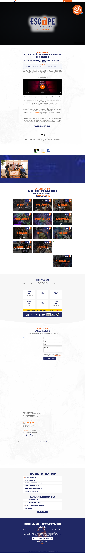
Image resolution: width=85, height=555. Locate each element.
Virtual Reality (38, 60)
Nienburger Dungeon (39, 97)
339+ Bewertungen (32, 66)
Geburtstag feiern (53, 103)
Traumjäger (47, 100)
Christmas (34, 100)
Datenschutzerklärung (56, 355)
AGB (47, 551)
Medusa (55, 99)
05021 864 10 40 (26, 418)
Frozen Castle (52, 100)
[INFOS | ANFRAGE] (62, 261)
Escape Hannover (42, 543)
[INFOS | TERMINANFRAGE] (22, 261)
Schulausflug (54, 104)
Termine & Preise (68, 1)
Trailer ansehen (79, 42)
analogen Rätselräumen (49, 71)
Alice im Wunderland (40, 100)
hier (49, 197)
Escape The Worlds (42, 101)
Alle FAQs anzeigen (42, 511)
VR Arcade (56, 72)
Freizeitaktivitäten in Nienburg (34, 105)
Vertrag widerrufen (51, 551)
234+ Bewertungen (46, 66)
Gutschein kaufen (38, 538)
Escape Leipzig (42, 544)
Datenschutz (44, 551)
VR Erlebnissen (46, 72)
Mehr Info (56, 310)
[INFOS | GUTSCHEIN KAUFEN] (42, 261)
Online (33, 429)
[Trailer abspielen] (42, 87)
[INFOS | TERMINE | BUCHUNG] (22, 205)
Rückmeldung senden (49, 358)
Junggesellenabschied (27, 104)
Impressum (40, 551)
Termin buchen (48, 538)
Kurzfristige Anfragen (27, 430)
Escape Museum (42, 546)
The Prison (57, 100)
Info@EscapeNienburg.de (28, 420)
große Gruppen (47, 105)
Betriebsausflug (41, 104)
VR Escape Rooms (31, 72)
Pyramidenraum (51, 99)
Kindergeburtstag (46, 103)
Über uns (56, 551)
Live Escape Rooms (28, 60)
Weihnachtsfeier (48, 104)
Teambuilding (34, 104)
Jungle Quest (29, 100)
